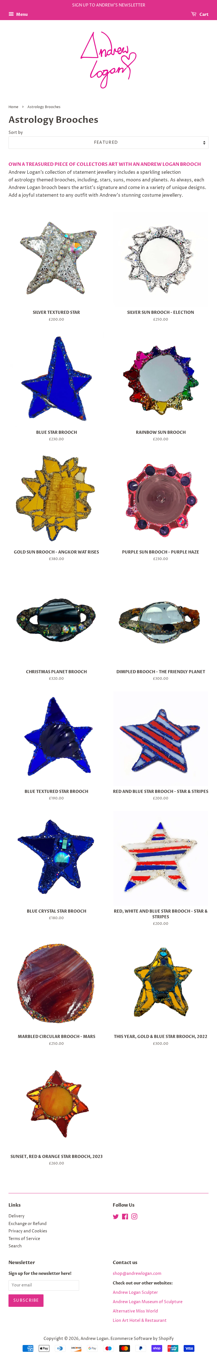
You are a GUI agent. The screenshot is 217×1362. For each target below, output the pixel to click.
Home (13, 107)
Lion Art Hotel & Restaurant (140, 1320)
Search (15, 1246)
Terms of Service (24, 1238)
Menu (21, 14)
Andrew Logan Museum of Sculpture (148, 1302)
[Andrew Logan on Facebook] (125, 1218)
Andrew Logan (94, 1338)
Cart (204, 14)
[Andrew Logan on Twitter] (116, 1218)
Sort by (15, 133)
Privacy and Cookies (27, 1231)
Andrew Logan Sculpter (135, 1292)
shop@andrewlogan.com (137, 1273)
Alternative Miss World (135, 1311)
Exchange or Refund (27, 1223)
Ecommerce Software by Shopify (142, 1338)
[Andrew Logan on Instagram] (134, 1218)
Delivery (16, 1216)
